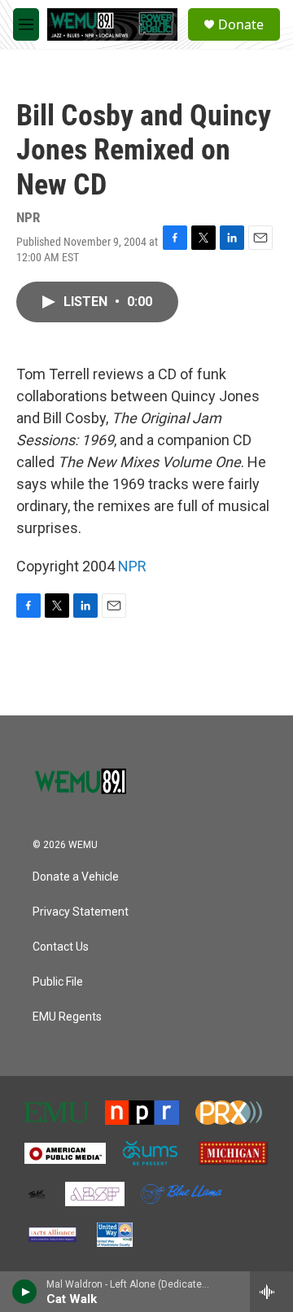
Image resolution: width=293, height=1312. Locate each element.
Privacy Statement (81, 912)
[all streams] (271, 1291)
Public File (58, 982)
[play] (25, 1292)
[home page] (81, 776)
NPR (132, 566)
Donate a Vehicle (76, 877)
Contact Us (61, 947)
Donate (241, 24)
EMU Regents (67, 1017)
